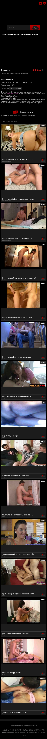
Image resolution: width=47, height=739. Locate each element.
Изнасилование (15, 88)
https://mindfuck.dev (9, 98)
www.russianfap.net (17, 725)
